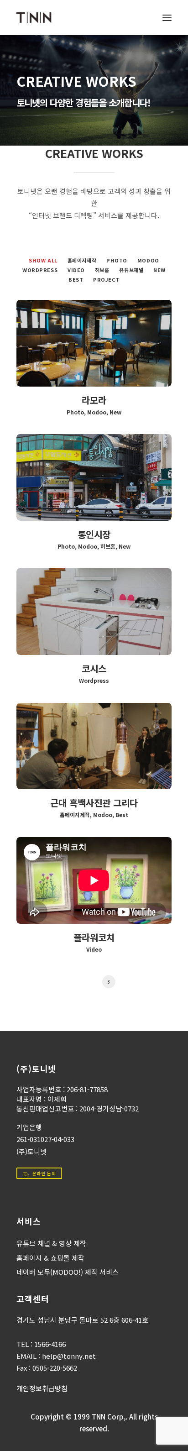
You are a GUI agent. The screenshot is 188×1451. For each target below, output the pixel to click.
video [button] (76, 269)
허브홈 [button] (102, 269)
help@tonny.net (69, 1356)
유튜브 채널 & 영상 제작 (51, 1243)
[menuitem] (43, 259)
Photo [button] (116, 260)
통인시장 (94, 534)
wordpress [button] (39, 269)
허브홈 (107, 546)
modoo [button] (148, 260)
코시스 (94, 668)
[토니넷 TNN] (34, 17)
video (94, 949)
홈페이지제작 (75, 814)
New (115, 412)
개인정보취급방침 (42, 1388)
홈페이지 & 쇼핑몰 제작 (50, 1257)
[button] (167, 17)
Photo (75, 412)
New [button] (159, 269)
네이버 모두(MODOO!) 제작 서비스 (67, 1272)
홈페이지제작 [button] (82, 260)
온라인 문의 (44, 1173)
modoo (96, 412)
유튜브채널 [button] (131, 269)
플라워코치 (94, 937)
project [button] (106, 279)
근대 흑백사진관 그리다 (94, 802)
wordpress (94, 680)
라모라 (94, 400)
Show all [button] (43, 260)
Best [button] (75, 279)
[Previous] (21, 984)
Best (121, 814)
